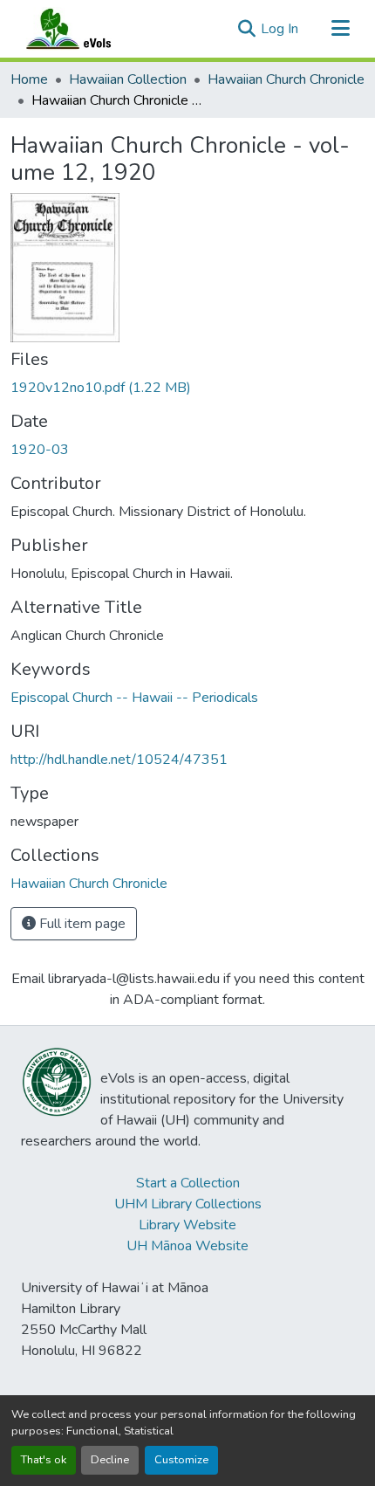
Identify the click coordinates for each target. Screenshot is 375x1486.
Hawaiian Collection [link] (128, 79)
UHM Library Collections (188, 1204)
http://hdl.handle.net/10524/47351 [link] (119, 759)
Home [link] (29, 79)
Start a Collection (188, 1183)
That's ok (43, 1460)
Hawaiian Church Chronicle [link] (286, 79)
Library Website (187, 1225)
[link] (187, 387)
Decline (110, 1460)
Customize (181, 1460)
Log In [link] (279, 28)
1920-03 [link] (39, 449)
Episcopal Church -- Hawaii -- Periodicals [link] (134, 697)
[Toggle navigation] (340, 28)
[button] (85, 29)
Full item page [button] (81, 923)
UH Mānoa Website (187, 1246)
